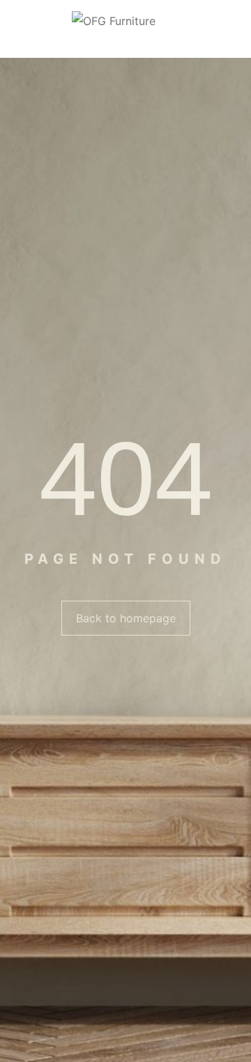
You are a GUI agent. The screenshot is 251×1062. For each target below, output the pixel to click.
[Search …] (235, 29)
